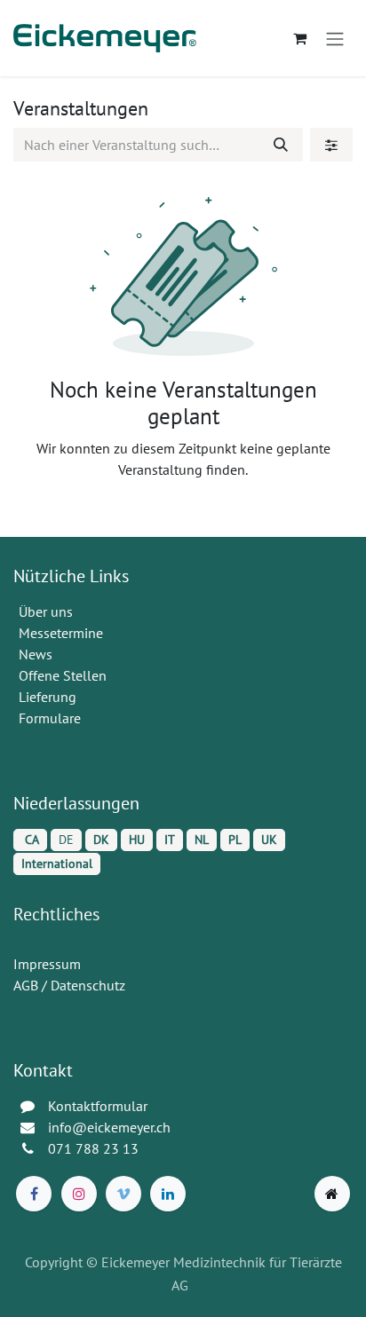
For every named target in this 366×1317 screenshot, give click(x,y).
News (35, 654)
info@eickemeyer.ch (109, 1127)
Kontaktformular (97, 1106)
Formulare (51, 718)
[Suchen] (281, 145)
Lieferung (47, 697)
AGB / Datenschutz (69, 985)
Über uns (46, 611)
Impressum (47, 964)
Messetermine (61, 633)
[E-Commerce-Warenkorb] (299, 38)
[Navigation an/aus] (335, 38)
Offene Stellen (64, 675)
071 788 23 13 (95, 1148)
